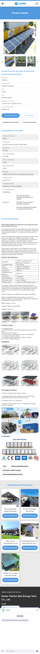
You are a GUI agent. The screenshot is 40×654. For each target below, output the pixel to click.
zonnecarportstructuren (19, 466)
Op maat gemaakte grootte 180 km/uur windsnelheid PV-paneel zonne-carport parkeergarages (10, 510)
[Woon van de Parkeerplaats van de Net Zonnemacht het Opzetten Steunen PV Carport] (10, 530)
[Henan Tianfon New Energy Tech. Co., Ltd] (20, 3)
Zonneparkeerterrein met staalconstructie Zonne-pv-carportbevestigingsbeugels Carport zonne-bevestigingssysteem (29, 542)
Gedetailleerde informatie (11, 122)
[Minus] (37, 610)
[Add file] (2, 651)
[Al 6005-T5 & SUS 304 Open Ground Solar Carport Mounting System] (19, 38)
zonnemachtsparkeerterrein (13, 474)
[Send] (37, 651)
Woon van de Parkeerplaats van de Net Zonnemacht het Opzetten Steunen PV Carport (10, 542)
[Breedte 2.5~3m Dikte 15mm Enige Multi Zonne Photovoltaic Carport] (10, 562)
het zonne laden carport (12, 470)
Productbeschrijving (29, 122)
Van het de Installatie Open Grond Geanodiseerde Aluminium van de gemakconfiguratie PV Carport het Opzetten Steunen (29, 510)
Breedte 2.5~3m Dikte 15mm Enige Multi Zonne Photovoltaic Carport (10, 574)
